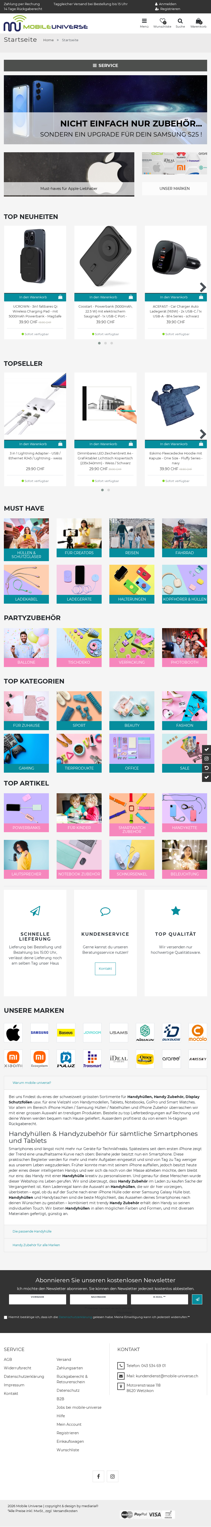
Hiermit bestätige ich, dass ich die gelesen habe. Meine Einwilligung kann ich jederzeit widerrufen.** (99, 1317)
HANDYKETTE (184, 827)
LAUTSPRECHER (26, 874)
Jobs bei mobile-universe (79, 1407)
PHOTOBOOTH (184, 662)
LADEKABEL (26, 599)
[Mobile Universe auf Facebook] (98, 1476)
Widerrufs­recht (17, 1368)
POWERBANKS (26, 827)
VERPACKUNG (132, 662)
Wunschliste (68, 1450)
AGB (8, 1359)
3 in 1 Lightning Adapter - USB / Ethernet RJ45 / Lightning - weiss (35, 455)
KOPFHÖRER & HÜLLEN (184, 599)
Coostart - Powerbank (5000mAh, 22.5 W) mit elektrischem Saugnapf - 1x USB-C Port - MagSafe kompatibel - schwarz (105, 311)
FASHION (184, 725)
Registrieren (68, 1433)
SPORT (79, 725)
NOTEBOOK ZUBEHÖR (79, 874)
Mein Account (69, 1424)
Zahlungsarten (70, 1368)
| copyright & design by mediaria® (70, 1506)
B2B (60, 1399)
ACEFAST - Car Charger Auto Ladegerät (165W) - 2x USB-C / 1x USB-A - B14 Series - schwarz (176, 311)
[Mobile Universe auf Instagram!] (112, 1476)
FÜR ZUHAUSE (26, 725)
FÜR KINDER (79, 827)
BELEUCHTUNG (185, 874)
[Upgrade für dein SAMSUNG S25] (105, 109)
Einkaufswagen (70, 1441)
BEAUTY (132, 725)
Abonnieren (197, 1299)
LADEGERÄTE (79, 599)
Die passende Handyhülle (32, 1231)
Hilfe (61, 1416)
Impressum (14, 1385)
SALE (184, 768)
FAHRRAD (184, 553)
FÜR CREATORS (79, 553)
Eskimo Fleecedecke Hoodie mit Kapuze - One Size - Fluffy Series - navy (176, 458)
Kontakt (105, 969)
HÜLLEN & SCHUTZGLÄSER (26, 555)
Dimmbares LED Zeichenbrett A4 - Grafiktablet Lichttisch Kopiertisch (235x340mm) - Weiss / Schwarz (105, 458)
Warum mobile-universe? (32, 1083)
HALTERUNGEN (132, 599)
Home (48, 40)
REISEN (132, 553)
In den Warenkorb (33, 297)
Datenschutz (68, 1390)
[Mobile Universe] (46, 23)
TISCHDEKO (79, 662)
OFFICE (132, 768)
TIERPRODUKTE (79, 768)
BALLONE (26, 662)
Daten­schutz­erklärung (24, 1376)
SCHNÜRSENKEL (132, 874)
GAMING (26, 768)
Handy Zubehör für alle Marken (36, 1245)
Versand (64, 1359)
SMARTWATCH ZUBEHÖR (132, 829)
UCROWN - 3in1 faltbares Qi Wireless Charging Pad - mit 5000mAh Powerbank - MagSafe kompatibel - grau (35, 311)
